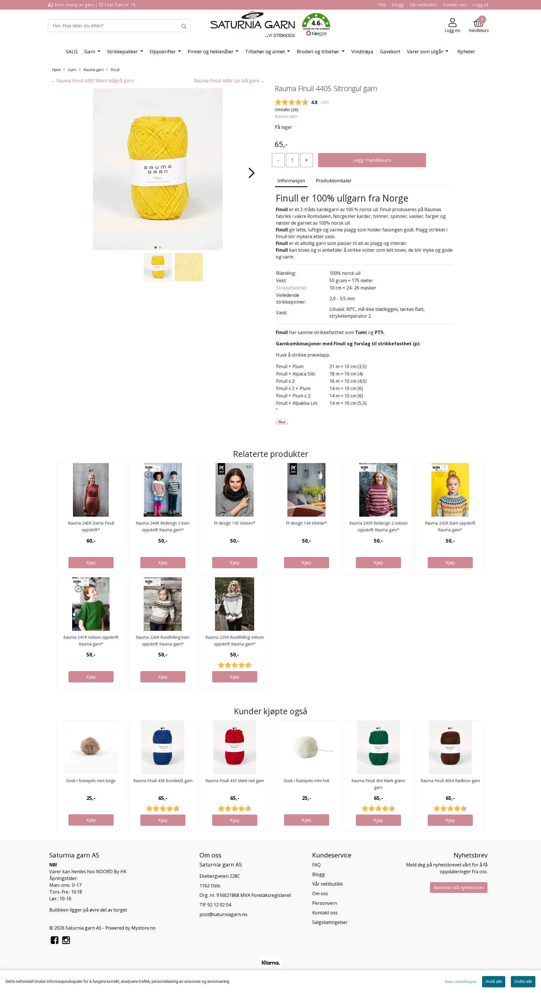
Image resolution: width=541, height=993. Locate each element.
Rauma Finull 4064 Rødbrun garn (450, 780)
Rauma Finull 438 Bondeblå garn (162, 780)
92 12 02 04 (219, 905)
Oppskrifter (163, 51)
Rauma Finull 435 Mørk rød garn (234, 780)
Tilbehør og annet (265, 51)
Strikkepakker (123, 51)
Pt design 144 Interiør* (306, 523)
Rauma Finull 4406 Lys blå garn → (229, 81)
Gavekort (390, 51)
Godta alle (523, 981)
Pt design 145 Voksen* (234, 523)
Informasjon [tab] (291, 180)
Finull (114, 69)
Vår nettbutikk (423, 4)
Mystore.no (143, 928)
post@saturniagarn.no (223, 914)
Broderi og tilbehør (318, 51)
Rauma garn (93, 69)
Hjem (56, 69)
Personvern (324, 903)
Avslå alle (493, 981)
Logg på (481, 4)
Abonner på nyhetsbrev (459, 887)
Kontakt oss (455, 4)
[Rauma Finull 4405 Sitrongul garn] (158, 170)
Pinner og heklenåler (211, 51)
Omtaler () (286, 109)
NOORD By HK (111, 871)
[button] (316, 26)
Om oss (320, 893)
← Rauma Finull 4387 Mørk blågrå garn (92, 81)
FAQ (382, 4)
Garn (90, 51)
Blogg (397, 4)
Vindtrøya (362, 51)
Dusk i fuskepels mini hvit (306, 780)
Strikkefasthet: (291, 288)
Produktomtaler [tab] (334, 180)
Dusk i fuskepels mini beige (91, 780)
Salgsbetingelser (330, 922)
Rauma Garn (286, 116)
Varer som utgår (425, 51)
